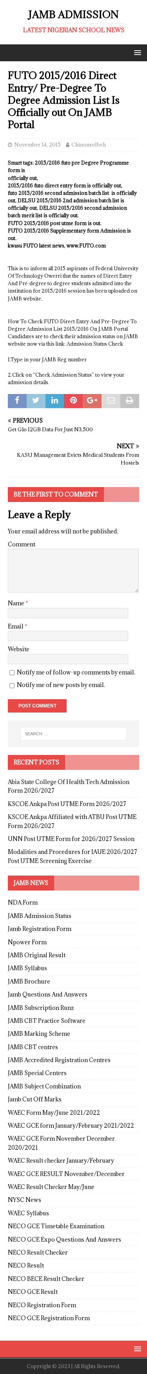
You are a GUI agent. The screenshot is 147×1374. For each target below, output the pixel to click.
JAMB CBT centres (33, 1047)
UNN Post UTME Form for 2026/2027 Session (71, 839)
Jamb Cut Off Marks (35, 1099)
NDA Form (23, 902)
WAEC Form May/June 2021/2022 (54, 1112)
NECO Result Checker (38, 1252)
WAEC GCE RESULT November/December (66, 1174)
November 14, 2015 (37, 144)
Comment (21, 544)
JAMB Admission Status (39, 916)
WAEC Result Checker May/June (51, 1187)
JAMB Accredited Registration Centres (59, 1060)
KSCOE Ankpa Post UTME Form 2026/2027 (67, 804)
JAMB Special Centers (37, 1073)
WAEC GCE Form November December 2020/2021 (61, 1143)
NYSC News (24, 1200)
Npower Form (27, 942)
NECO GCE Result (33, 1291)
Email (16, 626)
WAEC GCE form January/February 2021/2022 (71, 1125)
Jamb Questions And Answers (47, 994)
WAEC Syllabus (28, 1213)
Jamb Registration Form (39, 928)
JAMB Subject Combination (44, 1086)
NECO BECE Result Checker (46, 1278)
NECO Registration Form (42, 1305)
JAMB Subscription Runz (41, 1007)
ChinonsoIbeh (88, 144)
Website (18, 649)
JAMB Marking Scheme (39, 1033)
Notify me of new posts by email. (61, 685)
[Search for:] (74, 733)
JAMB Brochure (29, 981)
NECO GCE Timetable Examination (56, 1226)
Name (16, 603)
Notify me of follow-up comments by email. (76, 672)
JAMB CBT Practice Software (46, 1020)
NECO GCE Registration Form (49, 1318)
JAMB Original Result (36, 955)
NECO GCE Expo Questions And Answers (64, 1239)
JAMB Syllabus (27, 968)
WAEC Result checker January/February (61, 1160)
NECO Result (26, 1265)
